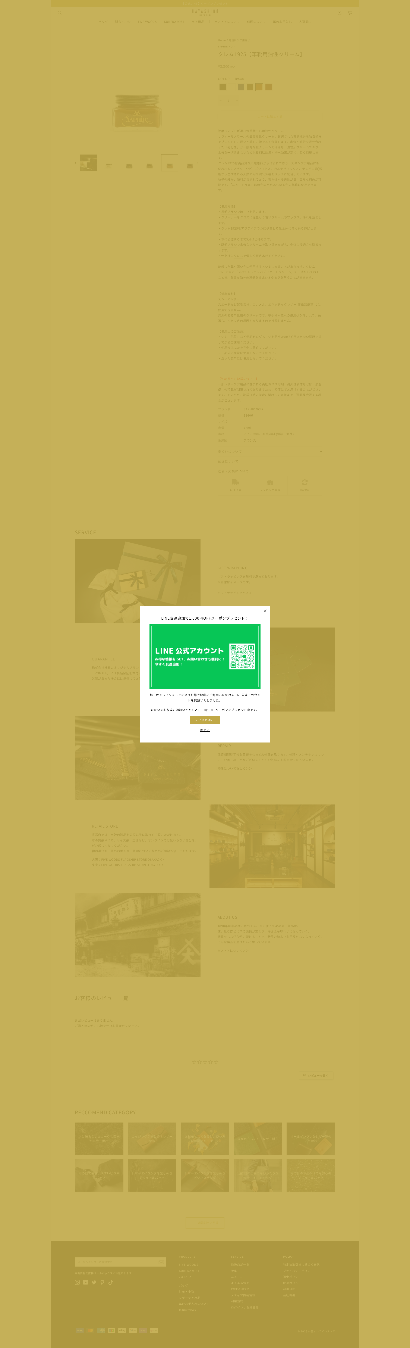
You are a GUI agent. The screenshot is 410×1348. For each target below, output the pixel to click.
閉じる (205, 730)
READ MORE (205, 720)
